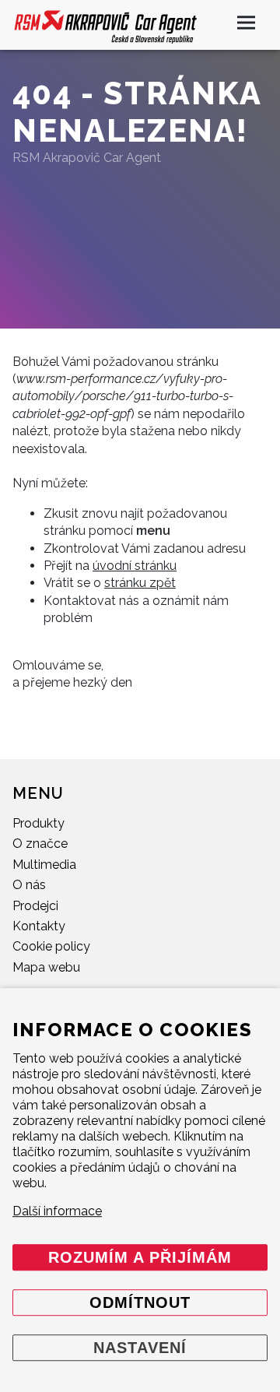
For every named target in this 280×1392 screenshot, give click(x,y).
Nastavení (140, 1347)
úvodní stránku (135, 565)
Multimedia (44, 864)
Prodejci (35, 905)
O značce (40, 843)
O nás (29, 884)
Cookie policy (51, 946)
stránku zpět (140, 582)
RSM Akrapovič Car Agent (86, 157)
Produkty (38, 823)
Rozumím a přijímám (140, 1257)
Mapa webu (46, 967)
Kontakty (38, 926)
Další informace (57, 1211)
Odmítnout (140, 1302)
